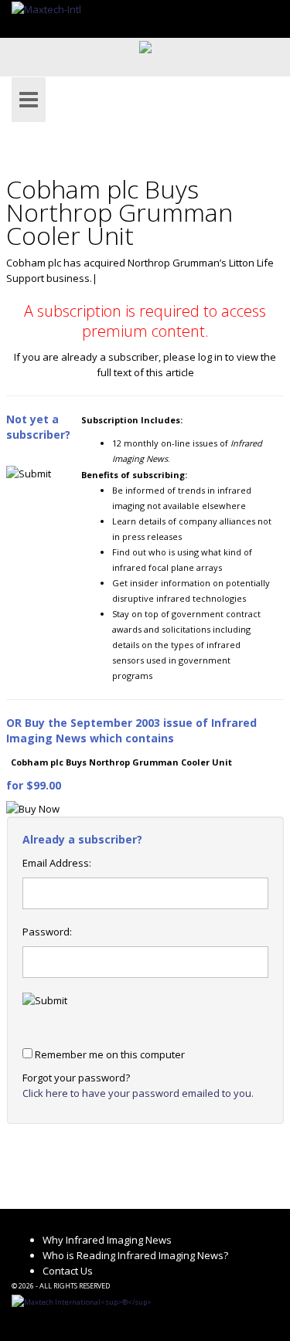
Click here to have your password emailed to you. (138, 1093)
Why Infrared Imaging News (107, 1240)
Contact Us (68, 1271)
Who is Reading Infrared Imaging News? (135, 1255)
